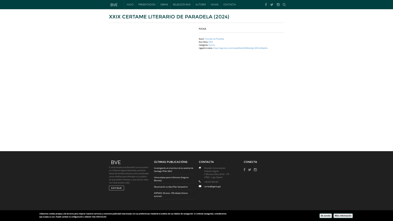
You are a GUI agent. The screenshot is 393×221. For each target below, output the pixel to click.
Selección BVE (182, 4)
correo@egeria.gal (212, 186)
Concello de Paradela (214, 38)
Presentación (147, 4)
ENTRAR (116, 188)
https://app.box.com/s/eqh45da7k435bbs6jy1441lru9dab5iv (240, 48)
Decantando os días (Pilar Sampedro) (171, 186)
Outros (211, 45)
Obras (164, 4)
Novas (214, 4)
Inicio (130, 4)
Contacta (229, 4)
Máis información (343, 216)
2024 (210, 42)
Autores (200, 4)
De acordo (326, 216)
